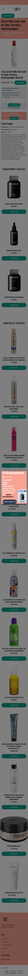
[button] (10, 502)
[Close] (2, 472)
